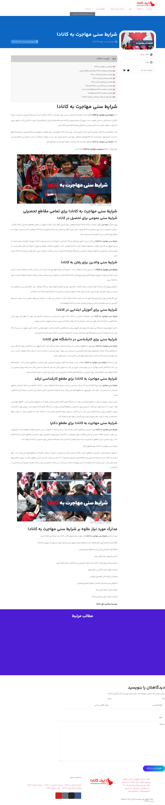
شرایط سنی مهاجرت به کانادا (103, 66)
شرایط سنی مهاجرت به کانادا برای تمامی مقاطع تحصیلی (96, 71)
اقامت (139, 9)
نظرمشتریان (100, 9)
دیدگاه (162, 724)
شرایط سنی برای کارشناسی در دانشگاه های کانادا (99, 86)
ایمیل (108, 699)
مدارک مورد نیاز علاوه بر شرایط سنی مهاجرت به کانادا (97, 97)
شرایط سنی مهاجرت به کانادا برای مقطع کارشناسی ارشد (97, 89)
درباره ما (88, 9)
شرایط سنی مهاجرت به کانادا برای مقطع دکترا (100, 93)
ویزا (130, 9)
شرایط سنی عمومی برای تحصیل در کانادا (101, 74)
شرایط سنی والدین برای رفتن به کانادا (103, 78)
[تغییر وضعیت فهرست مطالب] (113, 58)
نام (163, 699)
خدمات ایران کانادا (117, 9)
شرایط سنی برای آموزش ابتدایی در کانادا (102, 82)
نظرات (147, 62)
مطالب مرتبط (145, 54)
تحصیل (149, 9)
